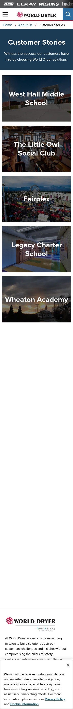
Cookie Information (24, 703)
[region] (36, 684)
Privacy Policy (55, 699)
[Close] (68, 665)
